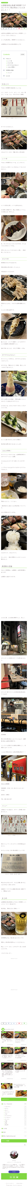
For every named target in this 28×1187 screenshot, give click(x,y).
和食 (15, 1123)
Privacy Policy (19, 1183)
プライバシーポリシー (10, 1183)
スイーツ (15, 1112)
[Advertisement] (14, 974)
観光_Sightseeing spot (14, 1136)
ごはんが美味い (11, 67)
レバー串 (9, 61)
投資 (14, 1132)
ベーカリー (15, 1117)
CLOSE (22, 54)
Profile (14, 1171)
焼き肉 (15, 1124)
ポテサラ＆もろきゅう (13, 65)
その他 (14, 1128)
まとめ (8, 75)
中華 (15, 1121)
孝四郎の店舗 (9, 70)
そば (15, 1113)
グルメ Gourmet (4, 2)
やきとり (8, 58)
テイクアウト (15, 1115)
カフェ (15, 1108)
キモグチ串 (10, 63)
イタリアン (15, 1106)
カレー (15, 1110)
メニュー (9, 72)
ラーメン (15, 1119)
